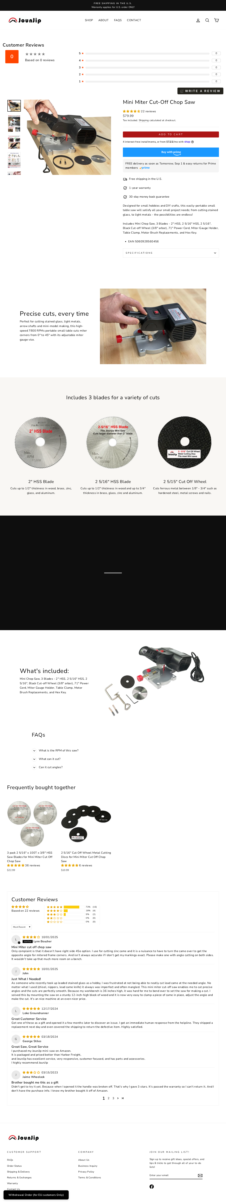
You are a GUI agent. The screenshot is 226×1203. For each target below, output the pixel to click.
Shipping (144, 120)
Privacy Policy (86, 1171)
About (103, 20)
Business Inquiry (87, 1166)
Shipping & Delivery (18, 1171)
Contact (134, 20)
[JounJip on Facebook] (152, 1186)
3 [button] (113, 1098)
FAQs (118, 20)
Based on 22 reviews (25, 911)
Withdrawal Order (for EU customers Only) (36, 1195)
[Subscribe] (200, 1175)
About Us (83, 1160)
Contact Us (13, 1189)
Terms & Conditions (89, 1177)
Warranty (12, 1183)
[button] (132, 111)
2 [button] (108, 1098)
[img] (32, 937)
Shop (89, 20)
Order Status (14, 1166)
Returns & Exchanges (19, 1177)
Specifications (139, 253)
